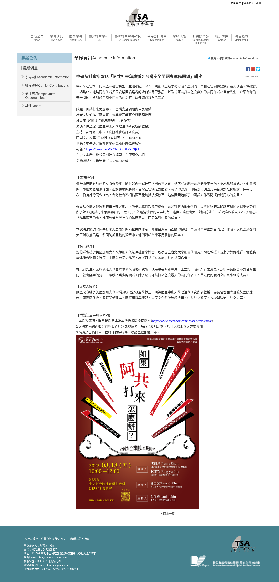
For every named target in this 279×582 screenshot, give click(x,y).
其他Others (33, 106)
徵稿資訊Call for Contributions (47, 85)
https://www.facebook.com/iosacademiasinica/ (182, 321)
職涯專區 (221, 38)
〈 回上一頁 (167, 513)
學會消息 (56, 38)
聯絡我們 (235, 3)
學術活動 (179, 38)
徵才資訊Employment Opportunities (40, 95)
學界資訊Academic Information (47, 77)
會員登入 (248, 3)
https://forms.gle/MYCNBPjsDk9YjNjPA (113, 149)
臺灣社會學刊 (98, 38)
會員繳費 (242, 38)
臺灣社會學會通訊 (128, 38)
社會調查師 (200, 39)
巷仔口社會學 (157, 38)
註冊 (258, 3)
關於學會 (75, 38)
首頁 (213, 58)
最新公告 (37, 38)
